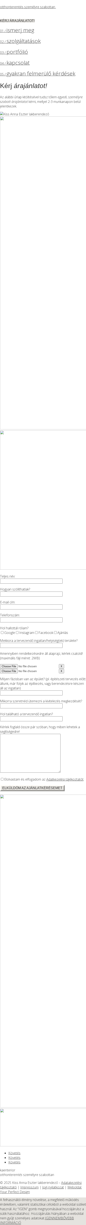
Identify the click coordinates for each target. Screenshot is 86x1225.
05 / (37, 74)
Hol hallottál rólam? (14, 628)
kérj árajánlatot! (17, 21)
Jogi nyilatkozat (53, 1187)
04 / (15, 63)
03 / (14, 52)
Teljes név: (7, 576)
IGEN (49, 1218)
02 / (20, 41)
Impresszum (29, 1187)
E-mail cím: (7, 602)
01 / (17, 31)
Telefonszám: (10, 615)
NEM (57, 1218)
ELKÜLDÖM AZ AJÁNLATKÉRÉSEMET (32, 788)
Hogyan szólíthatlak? (15, 589)
